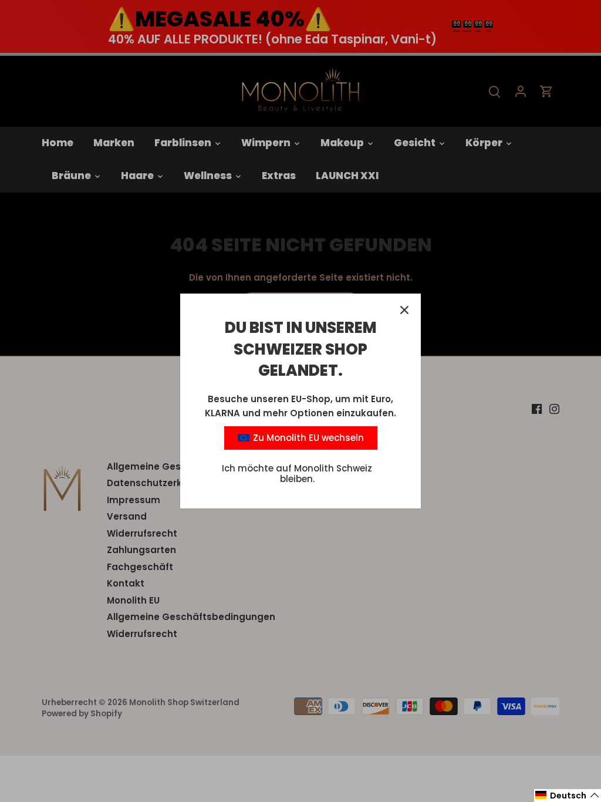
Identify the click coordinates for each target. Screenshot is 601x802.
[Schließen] (404, 310)
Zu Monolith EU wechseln (307, 438)
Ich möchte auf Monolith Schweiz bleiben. (297, 473)
